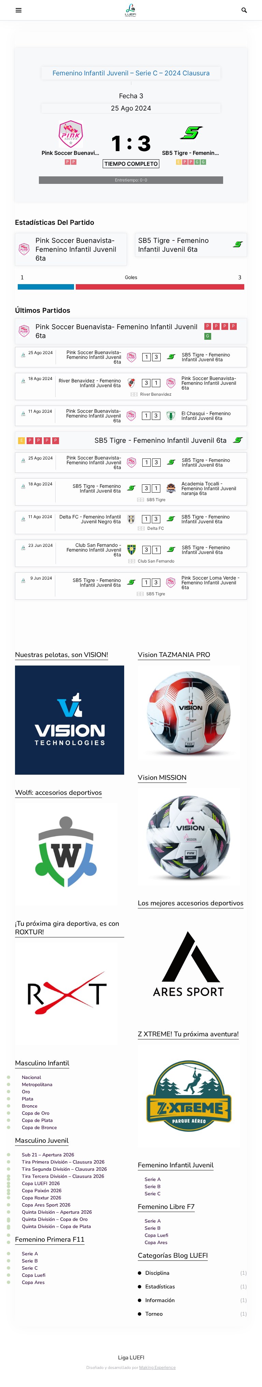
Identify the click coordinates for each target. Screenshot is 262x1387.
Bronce (30, 1106)
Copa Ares (33, 1282)
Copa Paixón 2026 (41, 1190)
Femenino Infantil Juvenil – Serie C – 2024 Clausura (131, 73)
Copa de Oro (35, 1113)
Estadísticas (160, 1286)
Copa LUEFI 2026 (41, 1183)
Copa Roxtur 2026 (41, 1198)
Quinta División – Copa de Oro (55, 1219)
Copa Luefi (33, 1275)
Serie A (30, 1254)
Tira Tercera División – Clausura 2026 (63, 1176)
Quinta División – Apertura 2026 (57, 1212)
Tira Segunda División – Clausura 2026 (64, 1169)
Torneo (154, 1314)
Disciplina (157, 1273)
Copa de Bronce (39, 1127)
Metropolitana (37, 1084)
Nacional (31, 1077)
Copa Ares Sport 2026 (46, 1205)
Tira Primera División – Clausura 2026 (63, 1162)
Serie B (30, 1261)
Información (160, 1300)
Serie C (30, 1268)
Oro (26, 1092)
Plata (27, 1099)
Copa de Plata (37, 1120)
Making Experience (157, 1367)
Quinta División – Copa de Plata (56, 1226)
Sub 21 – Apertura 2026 (48, 1155)
